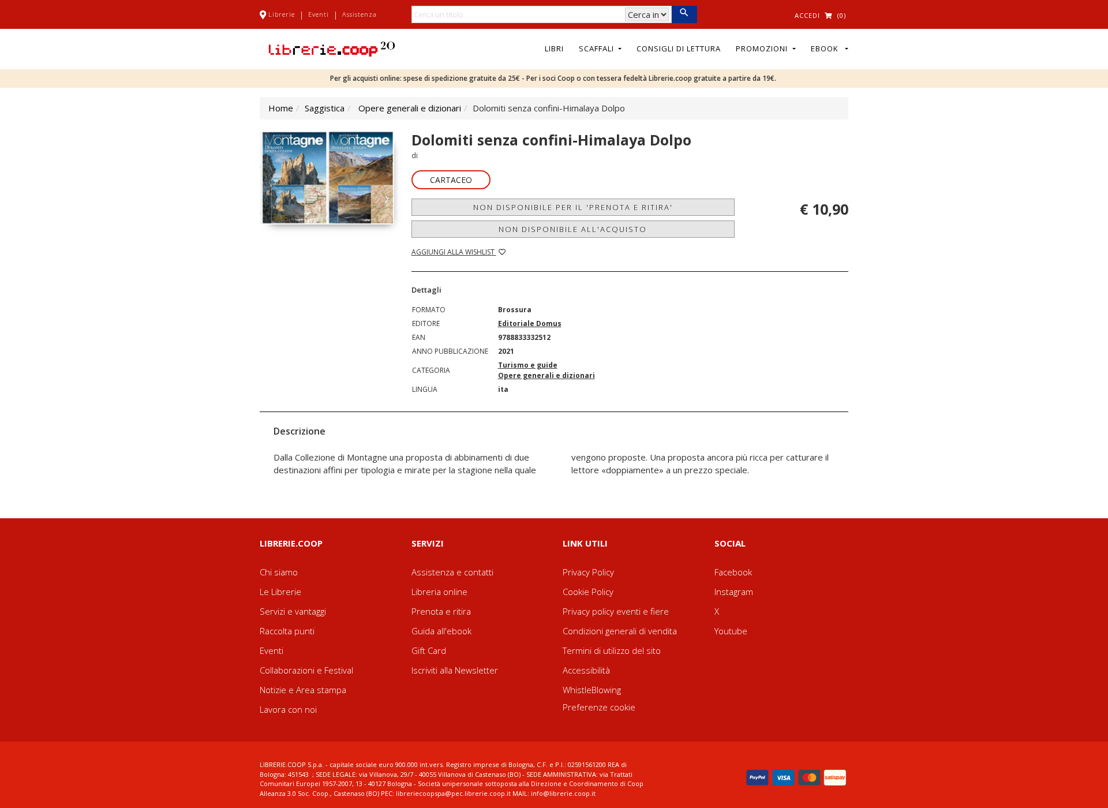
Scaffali (597, 48)
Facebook (733, 572)
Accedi (807, 15)
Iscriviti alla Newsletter (454, 670)
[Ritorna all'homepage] (332, 48)
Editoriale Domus (530, 323)
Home (280, 108)
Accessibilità (586, 670)
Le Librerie (280, 591)
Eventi (318, 14)
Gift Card (428, 650)
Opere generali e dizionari (409, 108)
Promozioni (763, 48)
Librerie (281, 14)
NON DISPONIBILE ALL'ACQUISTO (573, 229)
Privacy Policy (588, 572)
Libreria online (439, 591)
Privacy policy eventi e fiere (616, 611)
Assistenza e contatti (452, 572)
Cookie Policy (588, 591)
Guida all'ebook (441, 631)
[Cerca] (684, 14)
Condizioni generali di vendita (620, 631)
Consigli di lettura (679, 48)
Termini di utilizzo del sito (612, 650)
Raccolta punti (287, 631)
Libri (554, 48)
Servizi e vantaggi (293, 611)
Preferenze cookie (599, 707)
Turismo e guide (527, 365)
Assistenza (359, 14)
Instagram (733, 591)
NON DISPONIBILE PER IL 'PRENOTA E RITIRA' (573, 207)
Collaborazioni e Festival (306, 670)
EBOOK (827, 48)
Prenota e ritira (441, 611)
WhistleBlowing (592, 689)
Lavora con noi (288, 709)
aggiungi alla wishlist (453, 252)
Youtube (730, 631)
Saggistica (325, 108)
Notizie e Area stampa (303, 689)
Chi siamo (279, 572)
